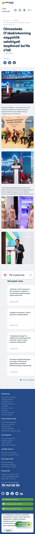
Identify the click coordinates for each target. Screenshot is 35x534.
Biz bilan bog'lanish (8, 404)
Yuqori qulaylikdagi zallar (10, 476)
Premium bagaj (6, 441)
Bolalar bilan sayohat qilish (11, 431)
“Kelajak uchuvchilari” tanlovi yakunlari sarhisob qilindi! (20, 313)
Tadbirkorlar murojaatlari (11, 499)
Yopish (8, 530)
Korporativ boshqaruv (9, 397)
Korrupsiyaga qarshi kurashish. (13, 504)
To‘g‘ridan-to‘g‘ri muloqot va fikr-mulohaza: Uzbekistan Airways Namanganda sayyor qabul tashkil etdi (20, 292)
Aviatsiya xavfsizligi (8, 464)
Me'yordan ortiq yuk (8, 445)
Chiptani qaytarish (8, 438)
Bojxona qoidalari (7, 462)
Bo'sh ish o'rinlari (7, 408)
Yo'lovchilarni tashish (8, 467)
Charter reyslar (6, 414)
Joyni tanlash (6, 443)
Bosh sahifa (6, 20)
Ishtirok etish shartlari (9, 452)
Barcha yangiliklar (29, 380)
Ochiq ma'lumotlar (7, 412)
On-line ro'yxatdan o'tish (10, 455)
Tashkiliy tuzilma (7, 399)
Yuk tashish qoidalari (8, 422)
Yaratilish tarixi (6, 402)
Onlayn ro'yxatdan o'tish (10, 474)
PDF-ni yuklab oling (16, 275)
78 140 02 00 (10, 485)
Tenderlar (4, 410)
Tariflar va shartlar (7, 424)
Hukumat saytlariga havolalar (13, 508)
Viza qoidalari (6, 426)
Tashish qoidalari (7, 429)
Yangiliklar (15, 20)
